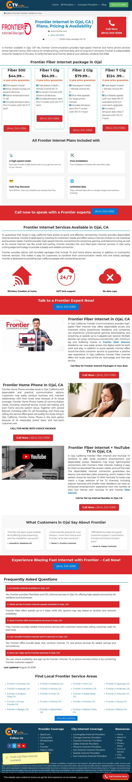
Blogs (119, 740)
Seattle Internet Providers (86, 753)
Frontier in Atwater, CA (84, 701)
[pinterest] (19, 745)
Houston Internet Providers (87, 740)
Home (55, 4)
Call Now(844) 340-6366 (111, 30)
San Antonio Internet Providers (89, 750)
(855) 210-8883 (119, 4)
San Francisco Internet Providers (90, 756)
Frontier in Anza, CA (49, 693)
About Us (121, 737)
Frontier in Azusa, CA (116, 701)
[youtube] (23, 745)
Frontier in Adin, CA (82, 683)
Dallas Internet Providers (85, 744)
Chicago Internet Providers (87, 737)
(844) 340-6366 (57, 35)
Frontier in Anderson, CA (118, 688)
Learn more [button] (83, 777)
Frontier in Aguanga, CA (117, 683)
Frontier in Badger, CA (17, 709)
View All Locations (66, 718)
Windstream (46, 740)
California (33, 13)
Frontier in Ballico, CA (116, 709)
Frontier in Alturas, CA (50, 688)
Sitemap (121, 757)
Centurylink (46, 737)
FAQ (119, 755)
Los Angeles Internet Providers (89, 734)
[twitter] (14, 745)
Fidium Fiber (46, 750)
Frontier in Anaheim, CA (84, 688)
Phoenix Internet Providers (87, 747)
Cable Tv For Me (12, 13)
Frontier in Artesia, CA (50, 701)
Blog (104, 4)
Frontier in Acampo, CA (18, 683)
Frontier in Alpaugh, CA (18, 688)
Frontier (23, 13)
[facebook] (9, 745)
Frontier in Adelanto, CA (51, 683)
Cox (42, 744)
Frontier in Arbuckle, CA (117, 693)
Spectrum (45, 734)
